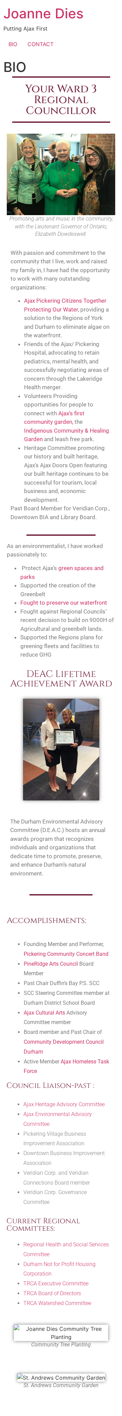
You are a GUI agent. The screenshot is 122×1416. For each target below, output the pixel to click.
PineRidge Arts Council (51, 964)
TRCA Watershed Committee (57, 1303)
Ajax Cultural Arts (44, 1012)
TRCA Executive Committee (55, 1283)
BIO (12, 44)
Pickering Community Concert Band (66, 954)
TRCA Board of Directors (52, 1293)
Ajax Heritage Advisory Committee (64, 1104)
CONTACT (40, 44)
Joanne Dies (43, 13)
